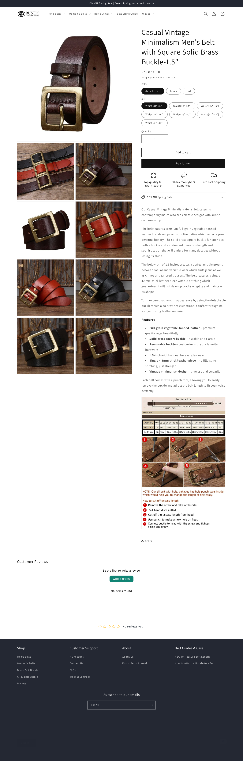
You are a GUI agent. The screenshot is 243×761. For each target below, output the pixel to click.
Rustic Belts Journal (134, 663)
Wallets (21, 683)
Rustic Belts (31, 756)
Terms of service (67, 756)
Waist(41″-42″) (210, 114)
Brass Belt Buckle (27, 670)
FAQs (73, 670)
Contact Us (76, 663)
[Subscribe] (151, 705)
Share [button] (148, 540)
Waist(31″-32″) (154, 106)
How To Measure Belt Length (192, 656)
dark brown (152, 91)
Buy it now (183, 163)
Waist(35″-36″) (210, 106)
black (173, 91)
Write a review (121, 579)
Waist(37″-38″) (154, 114)
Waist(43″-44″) (154, 123)
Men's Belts (24, 656)
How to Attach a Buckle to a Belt (195, 663)
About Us (128, 656)
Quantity (146, 131)
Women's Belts (26, 663)
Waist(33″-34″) (182, 106)
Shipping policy (103, 756)
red (189, 91)
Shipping (146, 77)
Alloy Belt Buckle (27, 676)
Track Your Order (80, 676)
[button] (56, 14)
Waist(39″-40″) (182, 114)
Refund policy (85, 756)
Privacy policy (48, 756)
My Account (77, 656)
